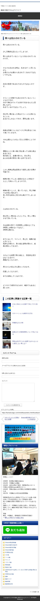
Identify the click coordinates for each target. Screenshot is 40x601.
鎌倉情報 (7, 581)
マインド (18, 33)
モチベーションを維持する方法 (22, 313)
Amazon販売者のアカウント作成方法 (28, 418)
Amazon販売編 (9, 550)
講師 (6, 576)
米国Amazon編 (9, 574)
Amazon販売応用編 (10, 547)
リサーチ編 (8, 562)
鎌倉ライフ (8, 579)
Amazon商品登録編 (10, 542)
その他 (7, 555)
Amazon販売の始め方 (11, 545)
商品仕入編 (8, 567)
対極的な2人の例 (17, 322)
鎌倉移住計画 (9, 584)
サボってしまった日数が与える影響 (12, 418)
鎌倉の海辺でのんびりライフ (11, 10)
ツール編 (7, 557)
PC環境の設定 (9, 552)
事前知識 (7, 565)
